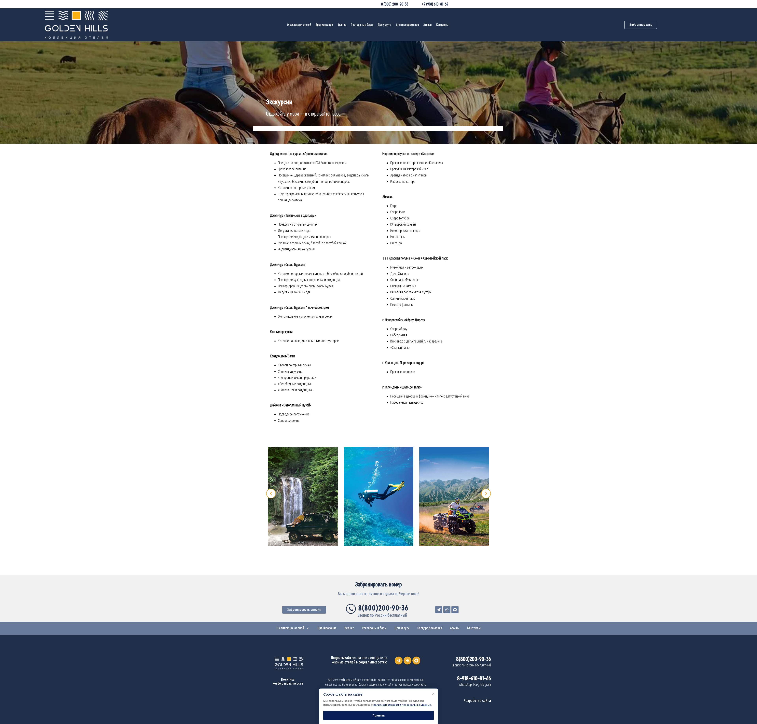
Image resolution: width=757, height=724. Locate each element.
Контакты (442, 24)
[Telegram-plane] (399, 660)
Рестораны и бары (362, 24)
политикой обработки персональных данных (402, 704)
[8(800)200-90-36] (351, 609)
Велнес (341, 24)
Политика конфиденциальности (288, 681)
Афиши (427, 24)
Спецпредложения (407, 24)
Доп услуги (384, 24)
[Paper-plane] (438, 609)
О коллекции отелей (299, 24)
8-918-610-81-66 (474, 678)
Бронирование (324, 24)
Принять (378, 715)
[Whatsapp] (446, 609)
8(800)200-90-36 (383, 608)
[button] (271, 493)
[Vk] (407, 660)
